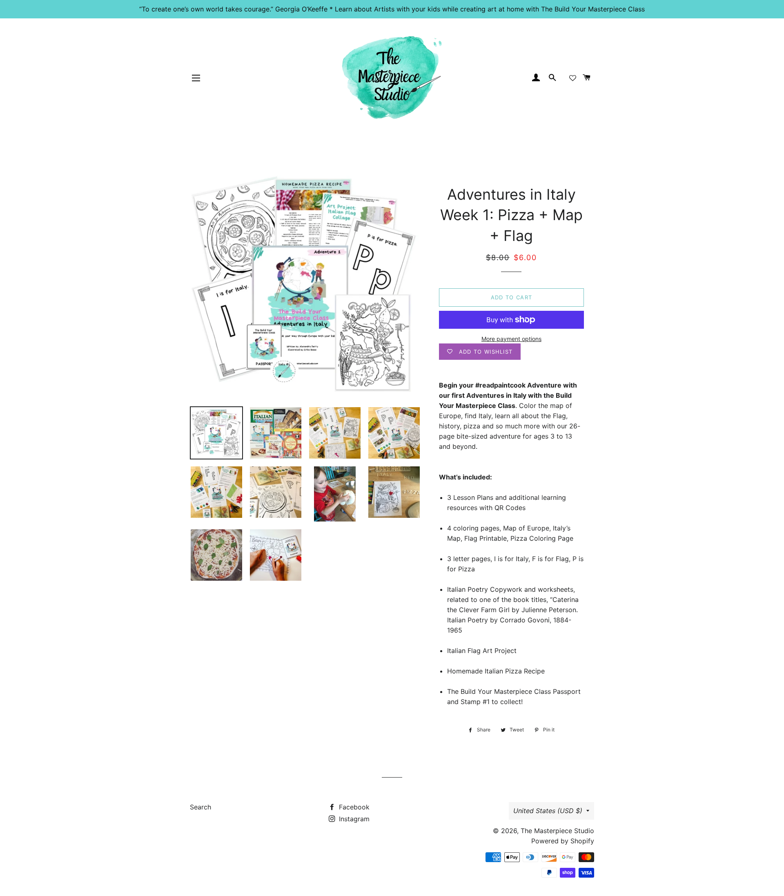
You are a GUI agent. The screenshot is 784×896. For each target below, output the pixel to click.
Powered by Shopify (562, 841)
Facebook (353, 807)
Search (200, 807)
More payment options (511, 338)
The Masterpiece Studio (557, 831)
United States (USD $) (547, 811)
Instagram (353, 819)
